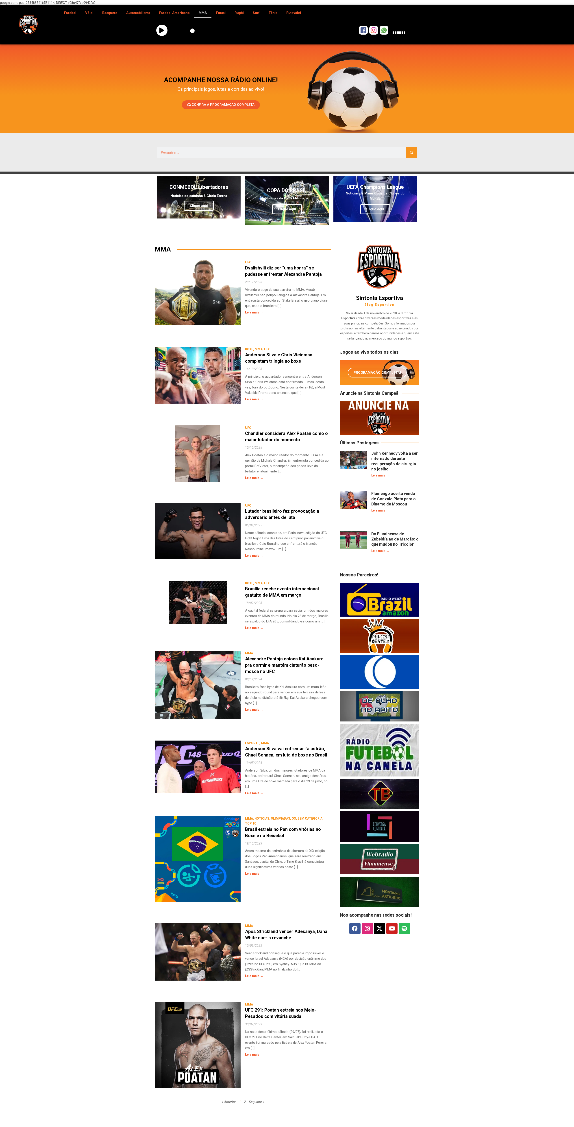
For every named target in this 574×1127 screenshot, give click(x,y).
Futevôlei (293, 13)
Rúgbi (239, 13)
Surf (256, 13)
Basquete (109, 13)
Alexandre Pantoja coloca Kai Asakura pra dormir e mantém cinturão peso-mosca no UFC (284, 665)
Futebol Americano (174, 13)
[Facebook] (355, 928)
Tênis (273, 13)
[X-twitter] (379, 928)
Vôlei (89, 13)
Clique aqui (199, 206)
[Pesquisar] (411, 152)
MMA (203, 13)
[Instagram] (367, 928)
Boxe (249, 349)
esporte (252, 743)
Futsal (221, 13)
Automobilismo (138, 13)
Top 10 (250, 823)
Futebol (70, 13)
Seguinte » (256, 1102)
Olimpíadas (280, 818)
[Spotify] (404, 928)
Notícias (261, 818)
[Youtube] (392, 928)
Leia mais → (254, 312)
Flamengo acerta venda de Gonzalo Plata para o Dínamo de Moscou (393, 498)
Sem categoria (310, 818)
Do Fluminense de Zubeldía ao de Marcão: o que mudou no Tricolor (395, 539)
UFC (248, 262)
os (294, 818)
